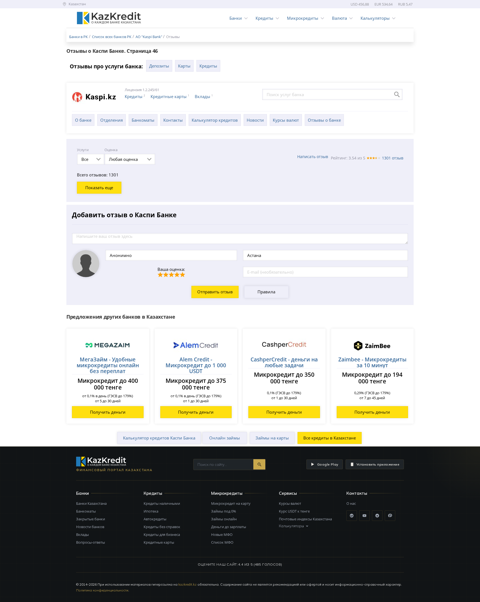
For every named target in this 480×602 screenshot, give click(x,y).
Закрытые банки (90, 518)
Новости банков (90, 526)
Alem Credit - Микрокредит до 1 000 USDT (196, 365)
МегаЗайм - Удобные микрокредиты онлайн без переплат (108, 365)
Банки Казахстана (91, 503)
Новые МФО (221, 534)
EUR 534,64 (383, 4)
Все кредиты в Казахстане (329, 438)
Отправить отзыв (215, 291)
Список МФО (222, 542)
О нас (351, 503)
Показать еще (99, 187)
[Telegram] (377, 515)
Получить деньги (108, 412)
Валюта (339, 18)
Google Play (327, 464)
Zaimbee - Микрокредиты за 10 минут (372, 362)
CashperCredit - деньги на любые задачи (284, 362)
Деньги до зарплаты (228, 526)
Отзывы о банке (324, 120)
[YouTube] (364, 515)
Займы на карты (272, 438)
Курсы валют (286, 120)
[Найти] (259, 464)
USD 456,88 (360, 4)
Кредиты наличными (162, 503)
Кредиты (264, 18)
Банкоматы (143, 120)
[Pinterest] (390, 515)
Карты (184, 66)
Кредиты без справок (162, 526)
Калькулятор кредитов (215, 120)
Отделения (111, 120)
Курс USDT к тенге (294, 511)
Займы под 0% (223, 511)
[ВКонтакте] (351, 515)
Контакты (173, 120)
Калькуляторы (375, 18)
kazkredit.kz (187, 584)
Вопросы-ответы (90, 542)
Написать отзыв (312, 156)
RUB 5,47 (405, 4)
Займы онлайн (224, 518)
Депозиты (159, 66)
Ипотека (151, 511)
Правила (266, 291)
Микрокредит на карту (231, 503)
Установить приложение (377, 464)
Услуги (83, 149)
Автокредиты (155, 518)
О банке (83, 120)
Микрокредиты (302, 18)
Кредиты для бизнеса (162, 534)
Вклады (202, 96)
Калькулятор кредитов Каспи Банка (159, 438)
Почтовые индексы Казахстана (305, 518)
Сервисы (288, 493)
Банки (235, 18)
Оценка (111, 149)
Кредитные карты (169, 96)
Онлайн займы (224, 438)
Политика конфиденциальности (102, 590)
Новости (255, 120)
